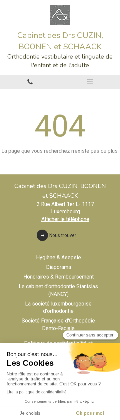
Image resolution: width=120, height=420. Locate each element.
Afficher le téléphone (65, 219)
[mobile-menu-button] (90, 82)
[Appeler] (30, 82)
